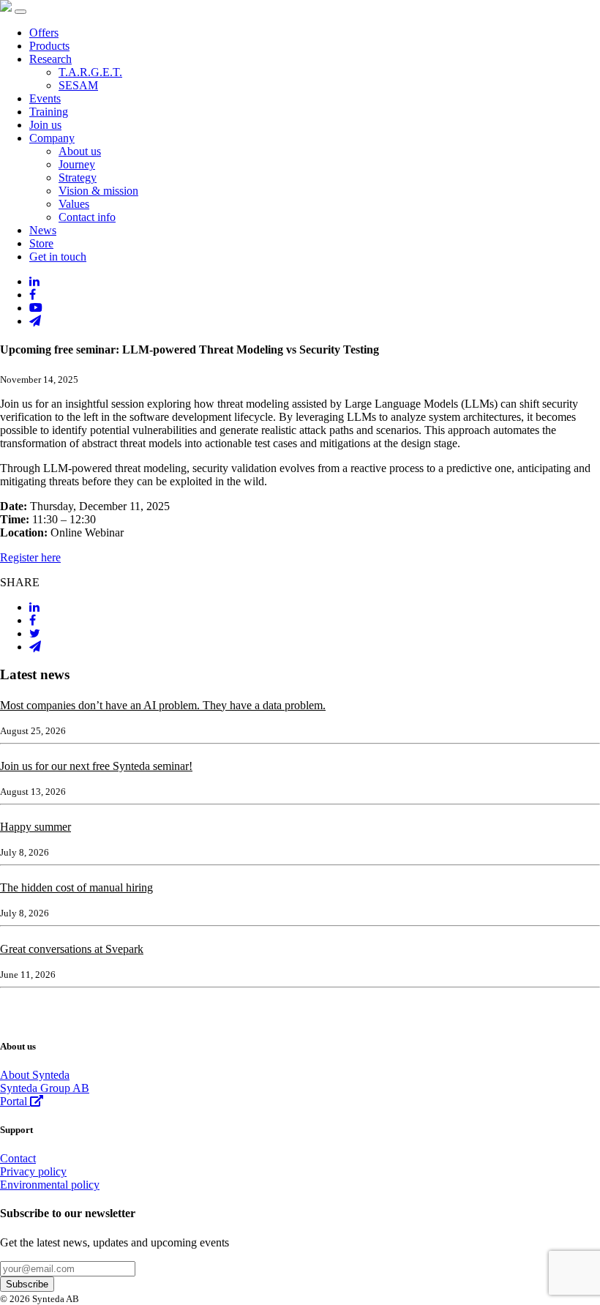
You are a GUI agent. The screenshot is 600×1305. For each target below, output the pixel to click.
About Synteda (35, 1075)
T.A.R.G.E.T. (90, 72)
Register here (30, 557)
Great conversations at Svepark (71, 949)
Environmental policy (50, 1184)
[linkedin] (34, 281)
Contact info (87, 217)
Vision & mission (98, 190)
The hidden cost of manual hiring (76, 887)
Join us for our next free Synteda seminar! (96, 766)
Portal (15, 1101)
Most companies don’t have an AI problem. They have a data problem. (163, 705)
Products (49, 46)
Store (41, 243)
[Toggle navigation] (20, 12)
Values (74, 204)
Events (45, 98)
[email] (35, 321)
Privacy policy (33, 1171)
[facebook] (32, 294)
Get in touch (57, 256)
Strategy (78, 177)
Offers (44, 32)
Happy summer (35, 826)
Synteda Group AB (44, 1088)
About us (80, 151)
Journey (77, 164)
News (42, 230)
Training (48, 111)
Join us (45, 125)
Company (52, 138)
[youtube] (35, 308)
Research (50, 59)
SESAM (78, 85)
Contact (18, 1158)
